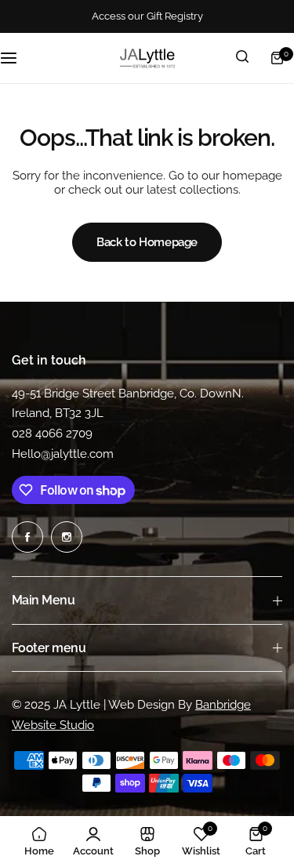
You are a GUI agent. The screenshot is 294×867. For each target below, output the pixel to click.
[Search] (242, 58)
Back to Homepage (147, 242)
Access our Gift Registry (147, 16)
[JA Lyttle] (147, 58)
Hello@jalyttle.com (63, 454)
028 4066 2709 (52, 433)
